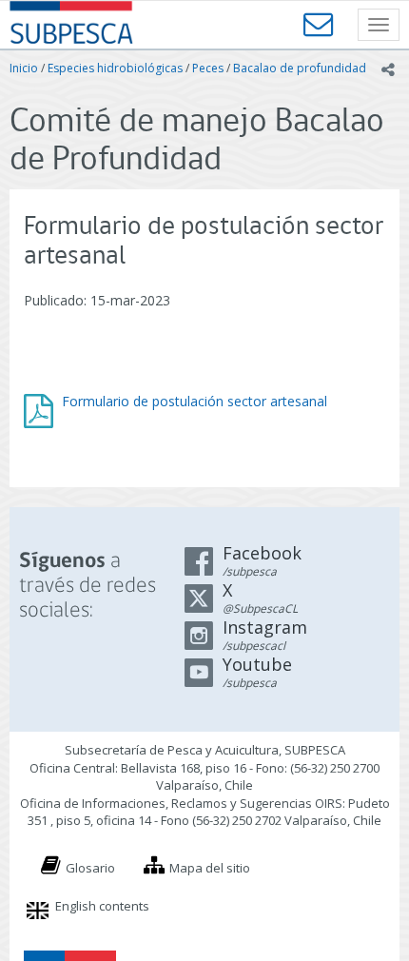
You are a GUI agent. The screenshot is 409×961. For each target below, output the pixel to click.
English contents (102, 905)
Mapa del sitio (209, 867)
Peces (208, 68)
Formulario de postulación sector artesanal (194, 401)
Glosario (90, 867)
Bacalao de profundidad (299, 68)
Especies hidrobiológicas (115, 68)
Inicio (24, 68)
